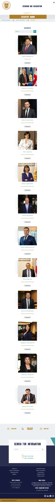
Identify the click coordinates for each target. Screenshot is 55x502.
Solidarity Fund (40, 474)
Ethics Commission (14, 470)
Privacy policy (40, 476)
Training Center (14, 472)
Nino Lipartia (27, 152)
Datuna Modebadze (27, 311)
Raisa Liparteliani (27, 183)
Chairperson (27, 59)
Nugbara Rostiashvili (27, 343)
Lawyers (14, 474)
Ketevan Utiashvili (28, 374)
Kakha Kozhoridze (27, 120)
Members (33, 20)
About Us (14, 468)
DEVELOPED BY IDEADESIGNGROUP (9, 500)
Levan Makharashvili (27, 247)
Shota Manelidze (27, 215)
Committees (41, 472)
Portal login (26, 13)
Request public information (28, 458)
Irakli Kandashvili (27, 56)
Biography (27, 63)
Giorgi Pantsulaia (27, 406)
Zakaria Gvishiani (27, 88)
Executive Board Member (27, 91)
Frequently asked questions (28, 456)
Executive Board (6, 20)
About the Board (20, 20)
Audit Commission (40, 470)
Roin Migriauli (27, 279)
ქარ (52, 2)
